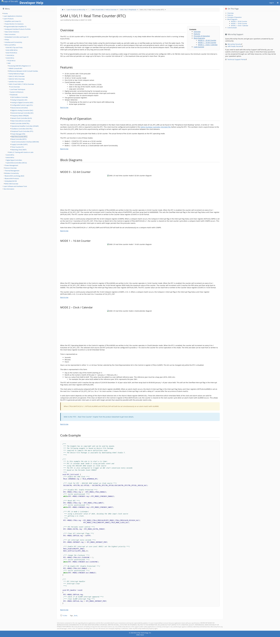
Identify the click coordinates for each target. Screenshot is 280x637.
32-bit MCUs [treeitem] (10, 58)
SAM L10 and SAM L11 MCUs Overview (104, 10)
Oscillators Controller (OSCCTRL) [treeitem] (21, 129)
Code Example (199, 47)
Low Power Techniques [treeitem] (17, 89)
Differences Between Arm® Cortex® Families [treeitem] (23, 71)
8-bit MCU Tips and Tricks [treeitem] (14, 47)
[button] (55, 318)
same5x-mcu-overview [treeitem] (16, 82)
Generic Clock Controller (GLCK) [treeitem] (21, 118)
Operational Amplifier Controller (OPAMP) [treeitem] (25, 126)
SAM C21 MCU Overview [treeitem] (16, 76)
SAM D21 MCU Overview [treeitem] (17, 79)
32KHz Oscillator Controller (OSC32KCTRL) (155, 127)
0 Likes (65, 615)
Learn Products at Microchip (76, 10)
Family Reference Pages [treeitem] (16, 74)
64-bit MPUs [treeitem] (10, 157)
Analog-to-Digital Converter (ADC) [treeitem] (22, 102)
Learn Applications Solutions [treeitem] (13, 16)
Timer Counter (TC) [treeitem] (17, 147)
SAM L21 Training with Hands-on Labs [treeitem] (21, 152)
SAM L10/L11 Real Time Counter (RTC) (152, 10)
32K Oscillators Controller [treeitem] (19, 97)
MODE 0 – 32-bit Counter (207, 40)
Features (197, 34)
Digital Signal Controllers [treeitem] (14, 160)
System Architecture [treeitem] (16, 92)
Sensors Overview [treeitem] (11, 168)
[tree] (28, 13)
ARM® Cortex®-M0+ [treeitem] (15, 68)
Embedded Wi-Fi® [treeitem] (11, 181)
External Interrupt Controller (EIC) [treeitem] (22, 113)
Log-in (271, 3)
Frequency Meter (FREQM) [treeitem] (20, 116)
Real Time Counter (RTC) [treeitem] (19, 137)
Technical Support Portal (236, 59)
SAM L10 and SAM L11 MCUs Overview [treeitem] (21, 84)
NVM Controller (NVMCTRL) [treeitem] (20, 123)
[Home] (62, 10)
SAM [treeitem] (9, 63)
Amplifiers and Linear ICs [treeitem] (13, 21)
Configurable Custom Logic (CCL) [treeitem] (22, 105)
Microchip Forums (234, 44)
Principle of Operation (202, 36)
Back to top (64, 107)
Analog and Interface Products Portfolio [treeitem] (18, 29)
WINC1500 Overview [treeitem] (11, 184)
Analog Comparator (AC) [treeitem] (19, 100)
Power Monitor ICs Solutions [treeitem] (14, 24)
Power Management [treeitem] (11, 165)
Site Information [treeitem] (9, 189)
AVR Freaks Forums (235, 46)
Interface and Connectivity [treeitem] (13, 42)
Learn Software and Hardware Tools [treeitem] (15, 186)
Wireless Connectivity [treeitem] (12, 173)
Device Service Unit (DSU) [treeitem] (19, 108)
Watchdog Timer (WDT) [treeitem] (18, 150)
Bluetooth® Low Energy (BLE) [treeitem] (14, 176)
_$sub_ (76, 615)
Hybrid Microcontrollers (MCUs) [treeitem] (16, 163)
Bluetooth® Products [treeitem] (12, 178)
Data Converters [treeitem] (10, 34)
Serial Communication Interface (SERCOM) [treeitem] (25, 142)
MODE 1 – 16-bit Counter (207, 42)
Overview (197, 32)
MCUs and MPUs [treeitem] (10, 45)
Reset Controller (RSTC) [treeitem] (18, 139)
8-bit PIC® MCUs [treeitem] (11, 53)
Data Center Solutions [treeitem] (12, 32)
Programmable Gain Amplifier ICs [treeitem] (15, 27)
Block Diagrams (199, 38)
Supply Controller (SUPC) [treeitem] (19, 144)
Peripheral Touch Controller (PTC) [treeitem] (22, 131)
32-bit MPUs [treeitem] (10, 155)
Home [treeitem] (6, 13)
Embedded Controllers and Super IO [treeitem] (16, 37)
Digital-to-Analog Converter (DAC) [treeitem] (22, 110)
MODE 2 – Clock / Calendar (208, 45)
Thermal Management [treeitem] (12, 171)
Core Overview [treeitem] (15, 87)
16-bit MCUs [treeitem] (10, 55)
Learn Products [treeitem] (9, 19)
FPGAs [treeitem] (7, 40)
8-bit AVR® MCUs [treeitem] (12, 50)
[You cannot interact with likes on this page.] (61, 615)
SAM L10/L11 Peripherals (128, 10)
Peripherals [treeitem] (14, 95)
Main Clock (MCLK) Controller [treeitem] (21, 121)
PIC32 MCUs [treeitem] (11, 61)
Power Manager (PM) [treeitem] (18, 134)
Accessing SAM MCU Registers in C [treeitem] (20, 66)
